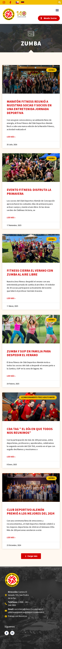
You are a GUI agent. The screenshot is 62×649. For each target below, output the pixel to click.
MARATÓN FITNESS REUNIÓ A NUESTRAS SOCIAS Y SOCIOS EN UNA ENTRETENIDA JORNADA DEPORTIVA (29, 107)
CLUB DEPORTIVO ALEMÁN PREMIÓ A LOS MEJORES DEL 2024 (30, 511)
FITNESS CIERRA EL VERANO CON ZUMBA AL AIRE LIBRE (30, 272)
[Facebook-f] (7, 633)
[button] (59, 2)
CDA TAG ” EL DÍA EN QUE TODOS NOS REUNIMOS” (30, 431)
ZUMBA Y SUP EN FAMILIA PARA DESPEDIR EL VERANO (29, 353)
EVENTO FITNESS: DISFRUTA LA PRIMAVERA (29, 191)
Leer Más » (11, 137)
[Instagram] (12, 633)
